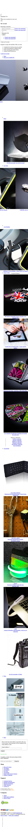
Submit (2, 751)
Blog (5, 737)
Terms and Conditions (9, 797)
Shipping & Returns (8, 783)
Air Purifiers (6, 769)
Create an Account (5, 53)
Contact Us (6, 786)
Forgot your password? (20, 30)
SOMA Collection (17, 439)
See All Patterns (17, 445)
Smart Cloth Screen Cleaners (10, 773)
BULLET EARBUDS (9, 57)
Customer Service (8, 781)
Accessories (6, 448)
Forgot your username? (20, 28)
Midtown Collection (17, 441)
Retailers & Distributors (9, 782)
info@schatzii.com (17, 812)
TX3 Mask (6, 768)
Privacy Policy (7, 798)
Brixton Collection (17, 440)
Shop (5, 56)
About (5, 795)
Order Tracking (7, 785)
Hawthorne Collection (17, 444)
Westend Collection (17, 443)
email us (11, 788)
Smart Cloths (7, 272)
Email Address (6, 747)
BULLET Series (7, 767)
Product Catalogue (8, 775)
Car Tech (6, 165)
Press (5, 676)
